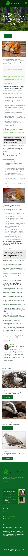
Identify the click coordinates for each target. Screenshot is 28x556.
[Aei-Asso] (14, 3)
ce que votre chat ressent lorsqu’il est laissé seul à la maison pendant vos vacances (13, 132)
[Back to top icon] (14, 546)
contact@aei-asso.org (13, 481)
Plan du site (7, 518)
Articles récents (12, 340)
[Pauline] (7, 349)
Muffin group (16, 549)
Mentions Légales (8, 514)
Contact (6, 511)
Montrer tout (21, 36)
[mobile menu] (26, 3)
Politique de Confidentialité (10, 516)
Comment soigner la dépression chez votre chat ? (13, 75)
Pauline (9, 39)
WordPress (19, 550)
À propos (5, 340)
